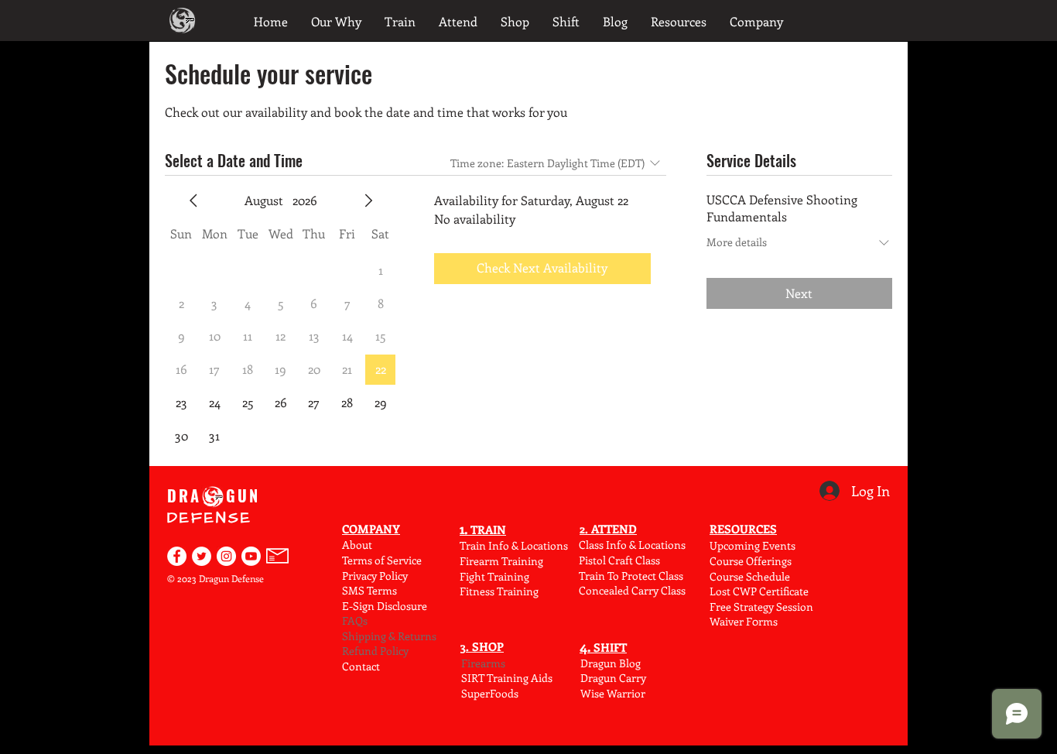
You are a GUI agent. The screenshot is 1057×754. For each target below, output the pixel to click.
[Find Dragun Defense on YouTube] (251, 556)
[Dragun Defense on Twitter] (201, 556)
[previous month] (193, 200)
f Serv (395, 560)
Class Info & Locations (632, 544)
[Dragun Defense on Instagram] (226, 556)
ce (417, 560)
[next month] (368, 200)
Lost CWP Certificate (759, 591)
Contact (361, 666)
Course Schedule (750, 576)
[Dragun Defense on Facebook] (176, 556)
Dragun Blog (610, 663)
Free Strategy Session (761, 606)
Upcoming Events (752, 545)
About (357, 544)
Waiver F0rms (744, 621)
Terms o (361, 560)
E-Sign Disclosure (384, 605)
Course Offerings (751, 561)
